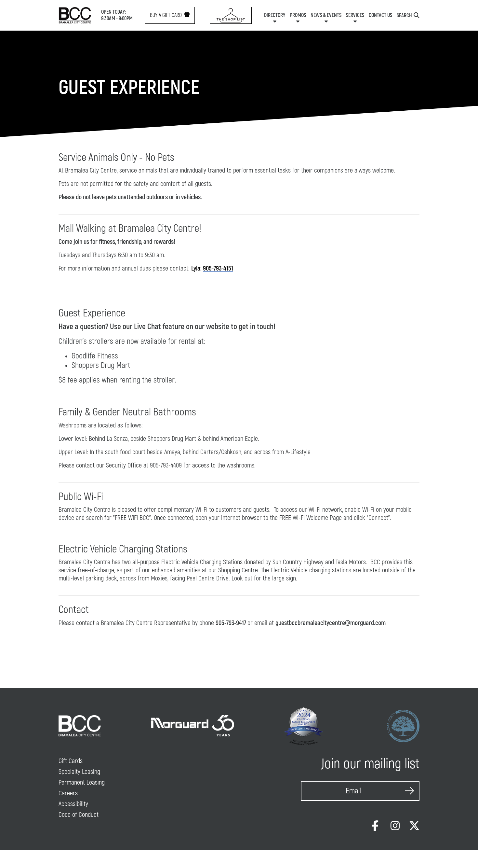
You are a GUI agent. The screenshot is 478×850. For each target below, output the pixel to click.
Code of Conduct (79, 815)
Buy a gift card (166, 15)
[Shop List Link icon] (231, 15)
